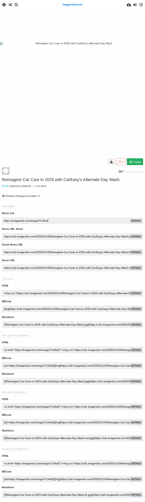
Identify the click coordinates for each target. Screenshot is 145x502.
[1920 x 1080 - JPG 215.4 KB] (111, 161)
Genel (5, 185)
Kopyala (136, 221)
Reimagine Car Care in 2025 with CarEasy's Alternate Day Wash (61, 179)
